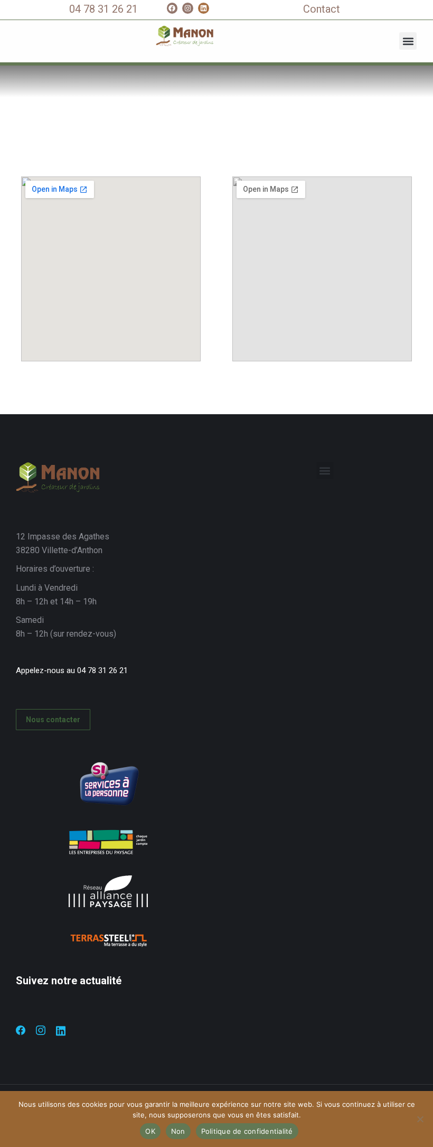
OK (150, 1131)
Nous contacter (53, 719)
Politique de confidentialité (247, 1131)
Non (178, 1131)
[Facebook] (172, 8)
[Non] (420, 1119)
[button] (408, 41)
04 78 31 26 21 (103, 9)
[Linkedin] (203, 8)
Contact (321, 9)
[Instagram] (187, 8)
